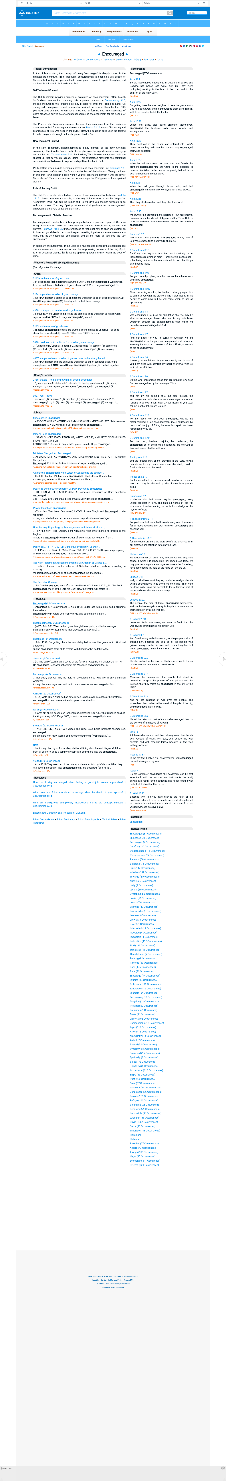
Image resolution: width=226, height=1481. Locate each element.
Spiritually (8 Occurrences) (144, 1057)
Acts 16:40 (135, 140)
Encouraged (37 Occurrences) (146, 833)
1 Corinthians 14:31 (140, 272)
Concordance (93, 59)
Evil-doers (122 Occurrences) (145, 984)
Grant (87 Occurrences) (142, 1083)
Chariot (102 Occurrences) (144, 1018)
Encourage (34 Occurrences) (145, 975)
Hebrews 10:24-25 (52, 228)
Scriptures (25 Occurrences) (145, 1104)
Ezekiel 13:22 (137, 793)
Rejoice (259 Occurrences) (144, 1096)
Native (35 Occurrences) (143, 881)
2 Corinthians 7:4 (139, 357)
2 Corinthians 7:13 (139, 415)
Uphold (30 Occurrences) (143, 889)
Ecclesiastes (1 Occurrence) (145, 1160)
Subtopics (148, 59)
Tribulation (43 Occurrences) (145, 1130)
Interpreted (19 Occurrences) (145, 928)
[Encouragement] (222, 666)
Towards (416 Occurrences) (145, 876)
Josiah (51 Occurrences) (143, 898)
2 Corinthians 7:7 (139, 392)
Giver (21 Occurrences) (142, 924)
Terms (159, 59)
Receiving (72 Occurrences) (145, 1109)
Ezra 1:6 (134, 731)
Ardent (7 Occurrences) (142, 1040)
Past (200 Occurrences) (142, 1079)
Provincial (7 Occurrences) (144, 1005)
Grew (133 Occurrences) (143, 919)
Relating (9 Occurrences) (143, 958)
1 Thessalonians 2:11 (141, 518)
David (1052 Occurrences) (144, 1122)
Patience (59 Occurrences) (144, 859)
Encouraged (136, 821)
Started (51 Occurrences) (143, 1044)
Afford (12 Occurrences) (143, 1031)
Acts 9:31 (135, 79)
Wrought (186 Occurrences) (144, 1117)
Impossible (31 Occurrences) (145, 1113)
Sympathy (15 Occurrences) (145, 1048)
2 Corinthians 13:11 (140, 438)
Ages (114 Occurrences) (143, 1027)
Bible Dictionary (66, 819)
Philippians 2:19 (138, 476)
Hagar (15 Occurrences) (142, 1156)
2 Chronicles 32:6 (139, 696)
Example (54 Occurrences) (144, 992)
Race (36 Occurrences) (142, 971)
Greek (118, 59)
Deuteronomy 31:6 (115, 100)
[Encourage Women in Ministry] (4, 666)
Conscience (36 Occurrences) (146, 1091)
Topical (30, 46)
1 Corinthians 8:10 (139, 250)
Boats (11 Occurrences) (142, 1014)
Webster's (78, 59)
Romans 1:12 (137, 234)
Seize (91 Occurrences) (142, 1126)
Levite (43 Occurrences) (143, 915)
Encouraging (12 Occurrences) (146, 997)
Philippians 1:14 (138, 457)
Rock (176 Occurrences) (143, 967)
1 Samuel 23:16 (138, 619)
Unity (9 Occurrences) (141, 885)
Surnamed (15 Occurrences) (145, 1053)
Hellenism (135, 1134)
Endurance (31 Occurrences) (145, 837)
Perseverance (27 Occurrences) (147, 855)
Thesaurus (107, 59)
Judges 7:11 (136, 576)
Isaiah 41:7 (136, 770)
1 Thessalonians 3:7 (140, 538)
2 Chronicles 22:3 (139, 657)
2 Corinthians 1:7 (139, 334)
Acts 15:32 (135, 121)
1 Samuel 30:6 (137, 635)
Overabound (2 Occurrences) (145, 893)
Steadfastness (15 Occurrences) (147, 850)
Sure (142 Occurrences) (142, 868)
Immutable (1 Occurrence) (144, 936)
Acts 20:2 (135, 182)
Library (137, 59)
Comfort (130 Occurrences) (144, 846)
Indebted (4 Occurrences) (143, 932)
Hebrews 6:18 (137, 554)
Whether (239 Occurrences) (144, 872)
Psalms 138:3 (137, 754)
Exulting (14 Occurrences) (143, 980)
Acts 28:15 (135, 211)
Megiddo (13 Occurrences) (144, 1001)
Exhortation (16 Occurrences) (145, 988)
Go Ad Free (7, 1468)
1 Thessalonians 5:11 (60, 154)
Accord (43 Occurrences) (143, 1147)
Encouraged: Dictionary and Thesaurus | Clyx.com (59, 812)
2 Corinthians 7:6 (139, 376)
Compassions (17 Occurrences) (147, 1023)
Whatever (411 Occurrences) (145, 1087)
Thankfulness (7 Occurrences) (146, 954)
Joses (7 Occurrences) (142, 902)
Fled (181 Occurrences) (142, 945)
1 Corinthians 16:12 (140, 288)
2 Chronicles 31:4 (139, 673)
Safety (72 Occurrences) (143, 1061)
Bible (24, 46)
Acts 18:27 (135, 160)
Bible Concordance (43, 819)
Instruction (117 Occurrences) (146, 941)
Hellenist (135, 1139)
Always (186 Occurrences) (144, 1152)
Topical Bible (109, 819)
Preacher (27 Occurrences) (144, 1143)
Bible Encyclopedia (88, 819)
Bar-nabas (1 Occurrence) (143, 1010)
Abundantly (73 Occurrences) (145, 1035)
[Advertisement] (113, 1227)
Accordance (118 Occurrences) (146, 1070)
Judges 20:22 (137, 599)
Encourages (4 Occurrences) (145, 842)
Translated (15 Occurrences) (145, 949)
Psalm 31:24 (93, 127)
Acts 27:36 (135, 198)
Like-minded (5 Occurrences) (145, 911)
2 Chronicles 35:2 (139, 715)
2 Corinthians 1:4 (139, 311)
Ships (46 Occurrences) (142, 1074)
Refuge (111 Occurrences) (144, 1100)
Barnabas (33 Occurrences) (144, 863)
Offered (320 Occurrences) (144, 1165)
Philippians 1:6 (116, 168)
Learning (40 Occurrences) (144, 906)
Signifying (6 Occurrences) (144, 1066)
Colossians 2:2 (138, 496)
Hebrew (128, 59)
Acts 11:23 (135, 102)
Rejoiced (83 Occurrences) (144, 962)
